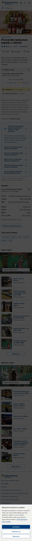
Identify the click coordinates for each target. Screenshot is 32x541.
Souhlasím (16, 527)
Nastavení (16, 536)
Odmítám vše (16, 531)
